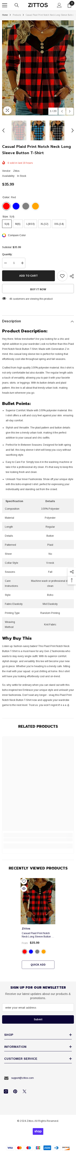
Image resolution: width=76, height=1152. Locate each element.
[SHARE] (71, 276)
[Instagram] (5, 1091)
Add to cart (28, 275)
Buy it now (38, 289)
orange (43, 951)
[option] (38, 67)
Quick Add (38, 964)
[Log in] (59, 5)
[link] (38, 839)
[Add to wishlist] (62, 276)
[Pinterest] (15, 1091)
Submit (38, 1019)
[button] (62, 111)
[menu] (4, 5)
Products (17, 15)
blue (31, 951)
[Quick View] (24, 888)
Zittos (16, 170)
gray (37, 951)
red (24, 951)
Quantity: (7, 254)
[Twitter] (24, 1091)
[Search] (16, 5)
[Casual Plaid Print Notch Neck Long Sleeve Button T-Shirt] (38, 901)
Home (5, 15)
